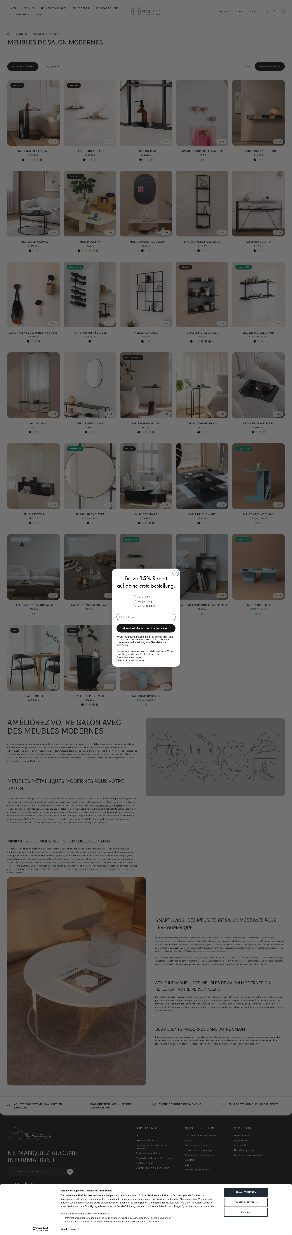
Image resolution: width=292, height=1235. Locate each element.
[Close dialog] (176, 573)
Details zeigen (68, 1229)
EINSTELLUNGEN (244, 1202)
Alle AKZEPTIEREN (246, 1192)
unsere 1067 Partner (80, 1195)
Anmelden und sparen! (146, 628)
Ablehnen (246, 1212)
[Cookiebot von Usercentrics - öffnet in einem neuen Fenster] (40, 1229)
